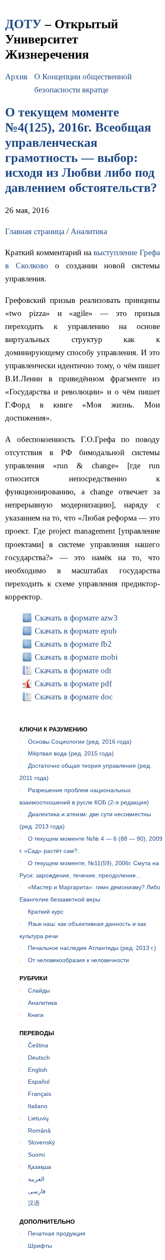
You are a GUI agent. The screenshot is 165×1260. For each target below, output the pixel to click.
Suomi (36, 1154)
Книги (36, 1015)
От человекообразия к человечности (78, 960)
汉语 (34, 1203)
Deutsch (39, 1057)
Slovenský (41, 1142)
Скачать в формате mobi (76, 657)
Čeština (38, 1045)
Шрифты (40, 1245)
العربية (36, 1179)
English (37, 1069)
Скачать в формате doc (74, 696)
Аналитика (89, 231)
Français (39, 1093)
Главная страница (34, 231)
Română (39, 1130)
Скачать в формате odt (73, 670)
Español (39, 1081)
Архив (16, 76)
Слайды (39, 990)
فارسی (37, 1191)
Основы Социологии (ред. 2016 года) (80, 741)
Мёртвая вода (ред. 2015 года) (71, 753)
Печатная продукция (56, 1233)
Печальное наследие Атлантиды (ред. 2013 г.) (92, 947)
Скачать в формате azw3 (76, 617)
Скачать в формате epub (76, 630)
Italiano (37, 1106)
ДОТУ (23, 24)
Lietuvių (38, 1118)
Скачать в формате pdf (73, 683)
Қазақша (39, 1166)
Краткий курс (45, 911)
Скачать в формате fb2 (73, 643)
